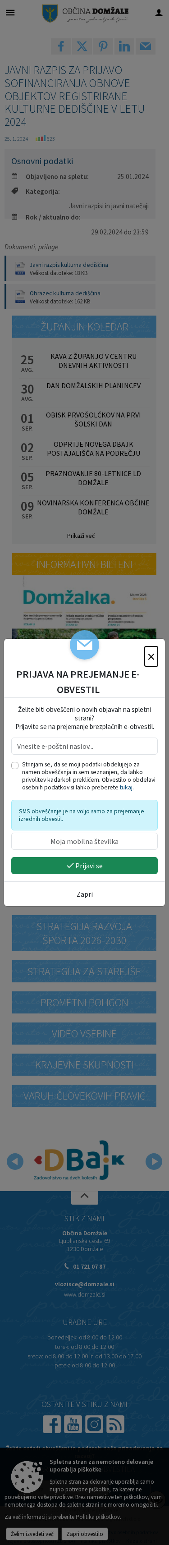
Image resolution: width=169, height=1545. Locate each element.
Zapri (85, 894)
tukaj (126, 787)
